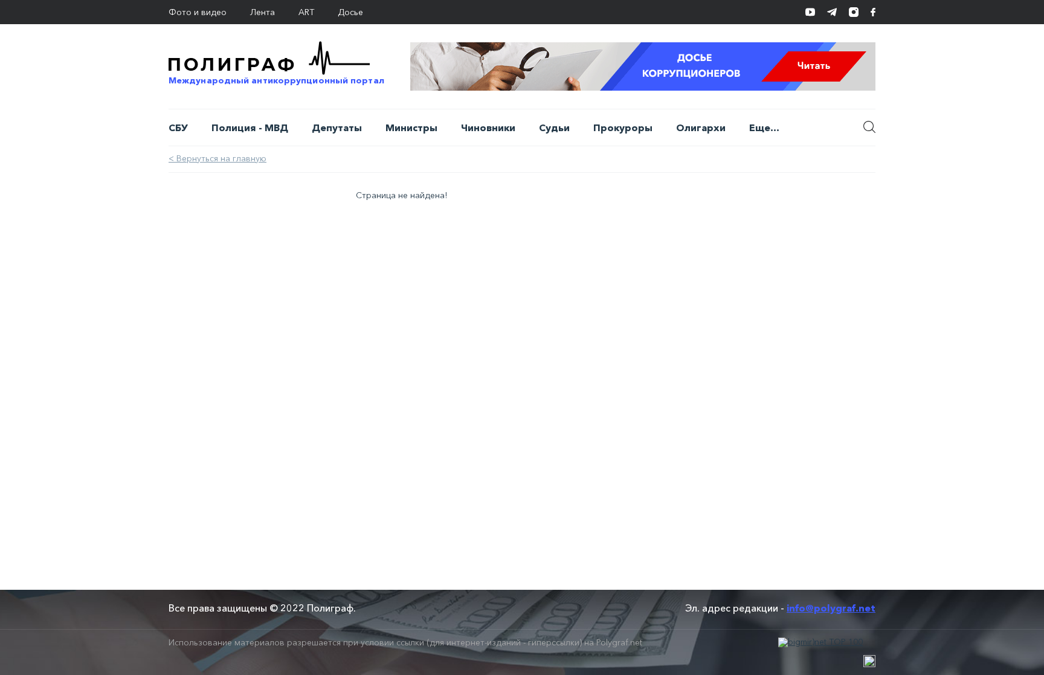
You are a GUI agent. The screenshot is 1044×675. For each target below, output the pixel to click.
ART (306, 12)
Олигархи (701, 127)
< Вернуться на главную (217, 158)
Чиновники (488, 127)
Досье (350, 12)
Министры (411, 127)
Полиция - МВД (249, 127)
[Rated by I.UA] (869, 661)
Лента (262, 12)
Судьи (554, 127)
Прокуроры (622, 127)
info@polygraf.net (831, 608)
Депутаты (337, 127)
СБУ (178, 127)
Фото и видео (198, 12)
